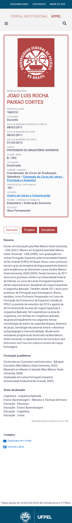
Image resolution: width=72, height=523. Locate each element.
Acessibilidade (19, 4)
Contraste (39, 4)
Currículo (12, 229)
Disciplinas (48, 229)
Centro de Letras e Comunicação (28, 195)
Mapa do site (57, 4)
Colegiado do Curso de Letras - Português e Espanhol (35, 178)
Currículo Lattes (15, 446)
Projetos (29, 229)
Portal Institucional (36, 16)
